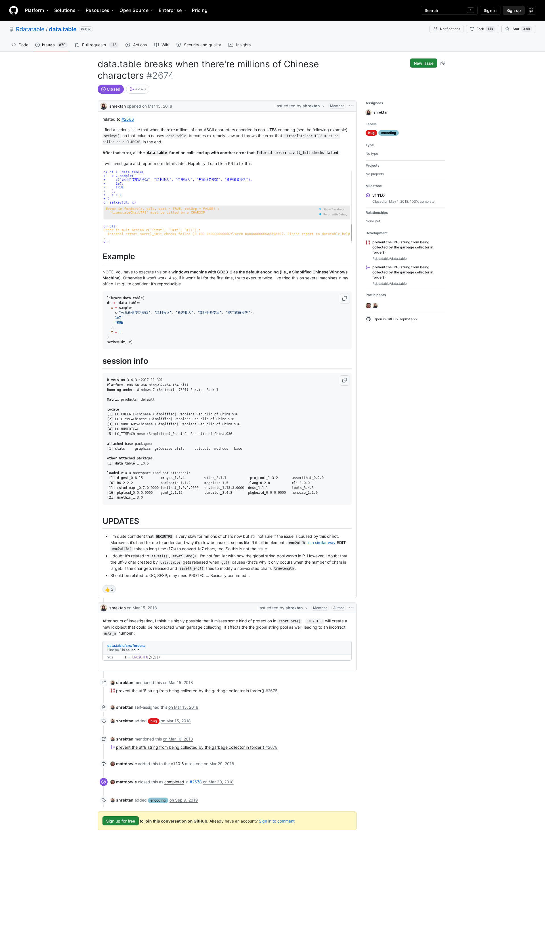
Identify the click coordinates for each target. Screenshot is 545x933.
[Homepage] (13, 10)
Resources (97, 10)
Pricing (199, 10)
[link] (138, 89)
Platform (34, 10)
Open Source (134, 10)
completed (174, 781)
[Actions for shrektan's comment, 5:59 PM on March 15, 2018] (351, 608)
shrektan (117, 106)
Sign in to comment (277, 821)
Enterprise (170, 10)
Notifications (450, 29)
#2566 (127, 119)
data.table (63, 29)
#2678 (196, 781)
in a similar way (321, 542)
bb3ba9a (133, 650)
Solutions (65, 10)
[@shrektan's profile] (103, 105)
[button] (344, 299)
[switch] (109, 589)
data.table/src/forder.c (126, 645)
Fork (485, 29)
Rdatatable (30, 29)
